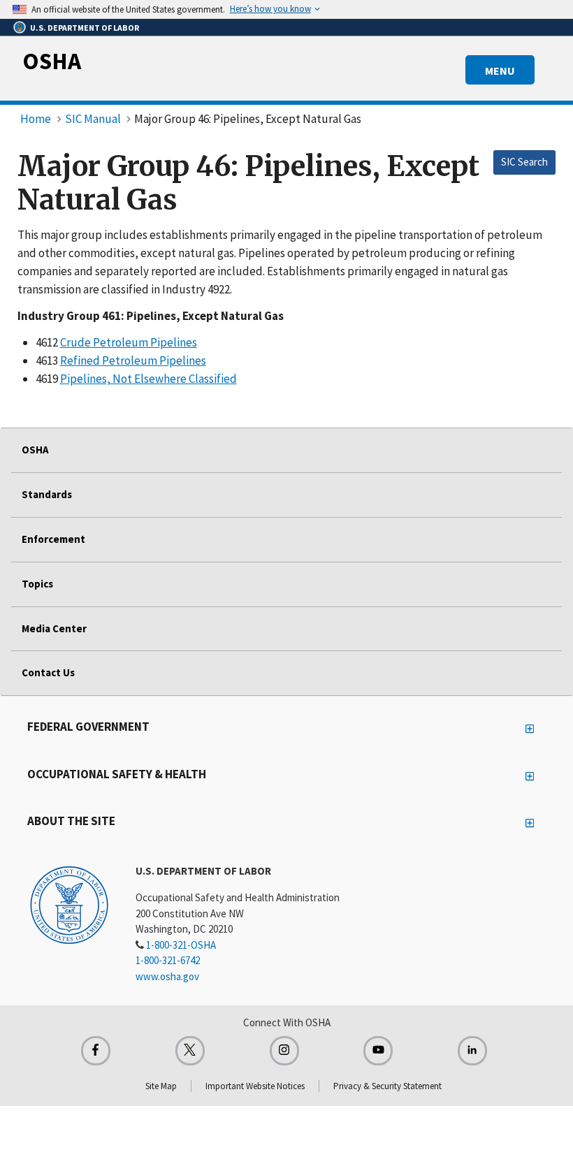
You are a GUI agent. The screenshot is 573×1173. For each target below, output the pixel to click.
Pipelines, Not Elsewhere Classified (148, 378)
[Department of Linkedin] (472, 1050)
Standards (47, 494)
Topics (37, 583)
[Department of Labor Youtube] (378, 1050)
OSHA (51, 60)
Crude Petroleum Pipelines (128, 342)
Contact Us (48, 672)
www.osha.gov (167, 976)
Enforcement (53, 539)
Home (35, 118)
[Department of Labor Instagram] (284, 1050)
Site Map (161, 1086)
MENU (500, 71)
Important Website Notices (255, 1086)
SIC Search (524, 161)
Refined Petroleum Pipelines (133, 360)
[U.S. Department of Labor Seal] (69, 904)
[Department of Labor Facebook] (95, 1050)
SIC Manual (93, 118)
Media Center (54, 628)
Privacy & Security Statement (387, 1086)
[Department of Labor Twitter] (190, 1050)
